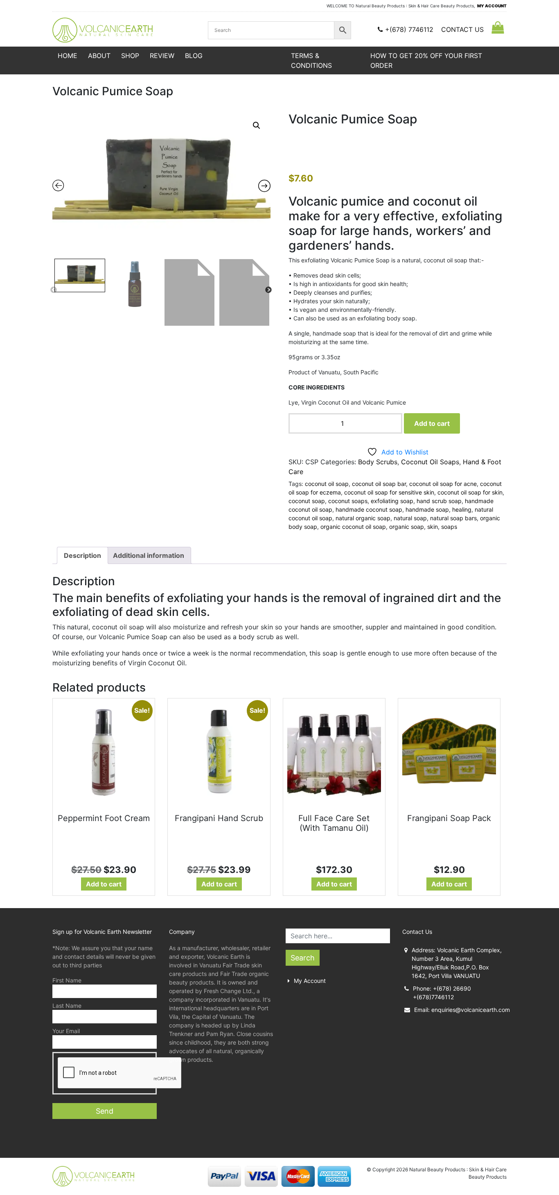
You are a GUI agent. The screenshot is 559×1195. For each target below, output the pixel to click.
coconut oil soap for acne (443, 483)
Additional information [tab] (148, 555)
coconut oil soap (327, 483)
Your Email (66, 1030)
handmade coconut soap (369, 509)
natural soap (410, 518)
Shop (130, 55)
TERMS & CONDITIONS (311, 60)
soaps (449, 526)
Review (162, 55)
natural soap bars (453, 518)
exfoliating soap (392, 500)
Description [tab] (82, 555)
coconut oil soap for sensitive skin (389, 492)
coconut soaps (347, 500)
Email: (460, 1009)
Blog (194, 55)
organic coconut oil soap (353, 526)
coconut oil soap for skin (470, 492)
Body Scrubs (377, 462)
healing (461, 509)
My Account (310, 980)
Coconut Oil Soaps (430, 462)
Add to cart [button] (104, 884)
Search (303, 957)
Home (67, 55)
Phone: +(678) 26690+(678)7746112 (442, 992)
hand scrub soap (439, 500)
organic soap (406, 526)
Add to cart (432, 423)
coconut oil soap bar (379, 483)
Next (268, 290)
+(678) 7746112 (409, 29)
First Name (66, 980)
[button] (256, 125)
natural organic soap (363, 518)
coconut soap (307, 500)
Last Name (66, 1005)
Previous (54, 290)
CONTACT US (462, 29)
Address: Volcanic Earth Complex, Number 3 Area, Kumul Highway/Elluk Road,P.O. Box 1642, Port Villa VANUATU (457, 963)
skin (432, 526)
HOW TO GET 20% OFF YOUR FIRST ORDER (426, 60)
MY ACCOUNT (492, 5)
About (99, 55)
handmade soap (427, 509)
